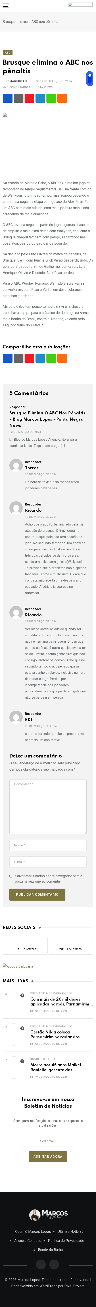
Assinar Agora (48, 1156)
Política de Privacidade (66, 1241)
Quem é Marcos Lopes (33, 1231)
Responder (17, 407)
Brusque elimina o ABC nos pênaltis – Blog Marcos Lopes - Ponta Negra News (47, 419)
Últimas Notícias (70, 1231)
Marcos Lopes (21, 81)
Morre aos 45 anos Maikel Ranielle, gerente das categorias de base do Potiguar (61, 1070)
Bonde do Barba (43, 1059)
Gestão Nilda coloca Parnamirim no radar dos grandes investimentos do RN (59, 1037)
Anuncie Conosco (27, 1241)
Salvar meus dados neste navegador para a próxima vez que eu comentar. (48, 878)
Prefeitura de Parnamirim (51, 993)
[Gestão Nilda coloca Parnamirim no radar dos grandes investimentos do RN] (14, 1034)
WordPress (48, 1286)
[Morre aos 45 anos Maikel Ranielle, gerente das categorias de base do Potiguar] (14, 1067)
